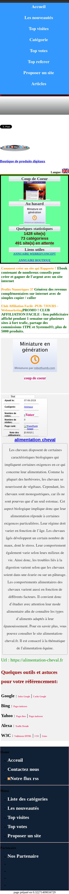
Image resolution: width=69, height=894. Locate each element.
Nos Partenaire (23, 856)
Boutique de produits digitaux (22, 161)
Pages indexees (20, 706)
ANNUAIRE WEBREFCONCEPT (34, 253)
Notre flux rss (24, 778)
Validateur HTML (22, 736)
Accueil (39, 6)
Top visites (39, 28)
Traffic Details (22, 726)
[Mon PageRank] (31, 428)
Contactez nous (23, 769)
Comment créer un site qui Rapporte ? (28, 268)
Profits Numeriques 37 (17, 289)
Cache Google (39, 696)
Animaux (28, 407)
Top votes (38, 50)
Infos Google (24, 696)
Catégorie (38, 39)
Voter (30, 414)
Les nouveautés (38, 17)
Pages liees (21, 716)
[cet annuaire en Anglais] (65, 172)
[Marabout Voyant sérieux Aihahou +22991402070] (35, 223)
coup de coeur (35, 378)
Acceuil (15, 760)
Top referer (38, 61)
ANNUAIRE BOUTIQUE (35, 260)
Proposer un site (38, 72)
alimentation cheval (35, 439)
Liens (44, 736)
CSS (37, 736)
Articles (38, 83)
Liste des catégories (28, 799)
